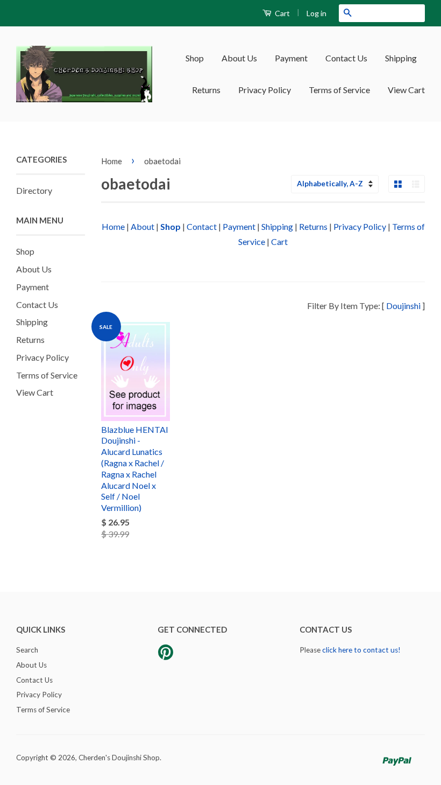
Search (27, 650)
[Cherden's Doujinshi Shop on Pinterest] (166, 655)
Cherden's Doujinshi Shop (119, 757)
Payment (291, 58)
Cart (281, 13)
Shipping (401, 58)
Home (111, 161)
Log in (316, 13)
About (142, 226)
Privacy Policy (264, 90)
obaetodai (162, 161)
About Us (239, 58)
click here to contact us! (361, 650)
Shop (195, 58)
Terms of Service (339, 90)
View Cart (406, 90)
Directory (34, 190)
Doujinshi (403, 305)
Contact (202, 226)
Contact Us (346, 58)
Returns (206, 90)
